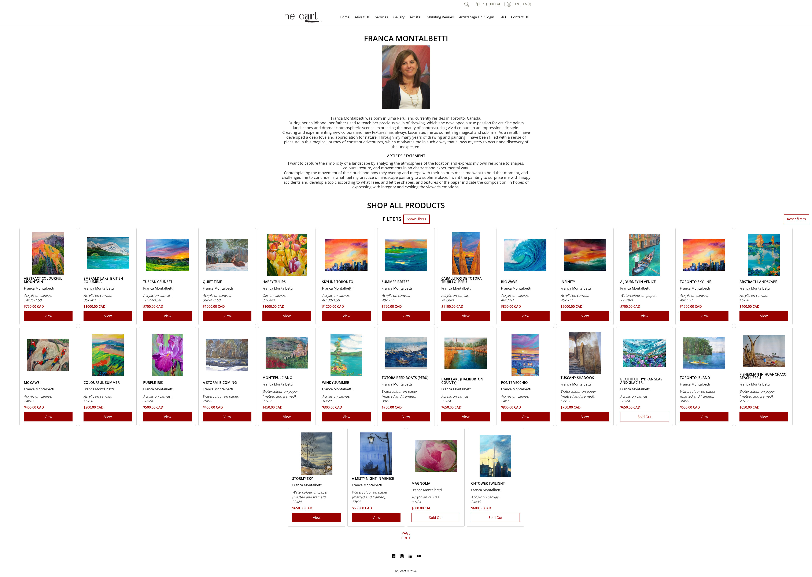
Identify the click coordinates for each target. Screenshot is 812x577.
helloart (400, 571)
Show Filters (416, 219)
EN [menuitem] (517, 4)
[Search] (466, 4)
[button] (393, 556)
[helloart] (302, 17)
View (48, 316)
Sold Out (645, 416)
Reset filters (796, 219)
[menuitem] (487, 4)
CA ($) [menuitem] (527, 4)
